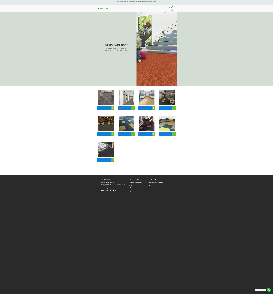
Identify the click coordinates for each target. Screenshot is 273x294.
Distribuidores (149, 7)
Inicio (114, 7)
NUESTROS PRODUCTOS (124, 7)
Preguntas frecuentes (137, 7)
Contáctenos (159, 7)
